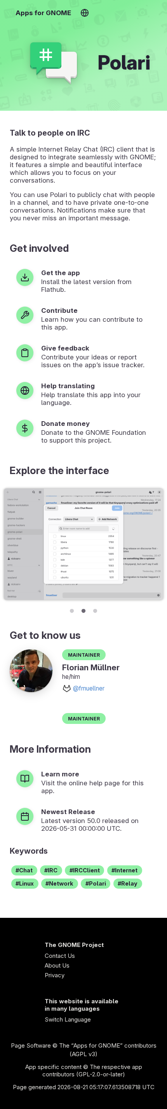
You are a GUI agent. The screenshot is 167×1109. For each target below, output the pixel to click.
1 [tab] (72, 610)
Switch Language (68, 1019)
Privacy (54, 975)
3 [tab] (95, 610)
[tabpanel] (83, 544)
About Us (57, 965)
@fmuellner (88, 688)
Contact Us (60, 955)
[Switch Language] (84, 13)
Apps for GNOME (43, 13)
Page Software (31, 1045)
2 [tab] (83, 610)
